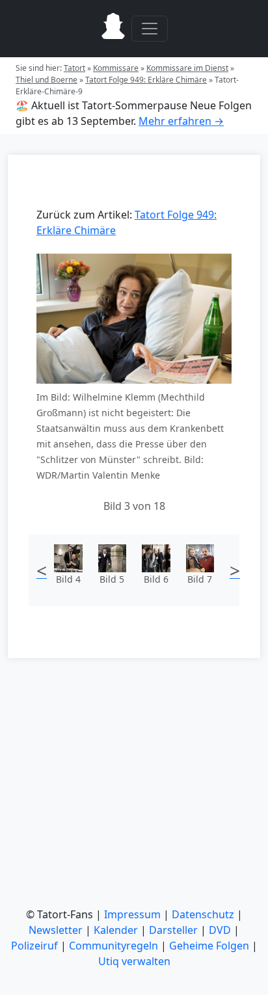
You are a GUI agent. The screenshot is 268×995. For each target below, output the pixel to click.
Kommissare (116, 67)
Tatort (74, 67)
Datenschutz (203, 914)
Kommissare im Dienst (187, 67)
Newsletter (56, 930)
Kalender (116, 930)
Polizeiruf (34, 945)
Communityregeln (113, 945)
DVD (220, 930)
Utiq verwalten (134, 961)
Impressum (132, 914)
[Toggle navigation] (149, 29)
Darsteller (173, 930)
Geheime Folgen (209, 945)
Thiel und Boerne (46, 79)
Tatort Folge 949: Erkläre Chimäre (146, 79)
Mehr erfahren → (181, 121)
